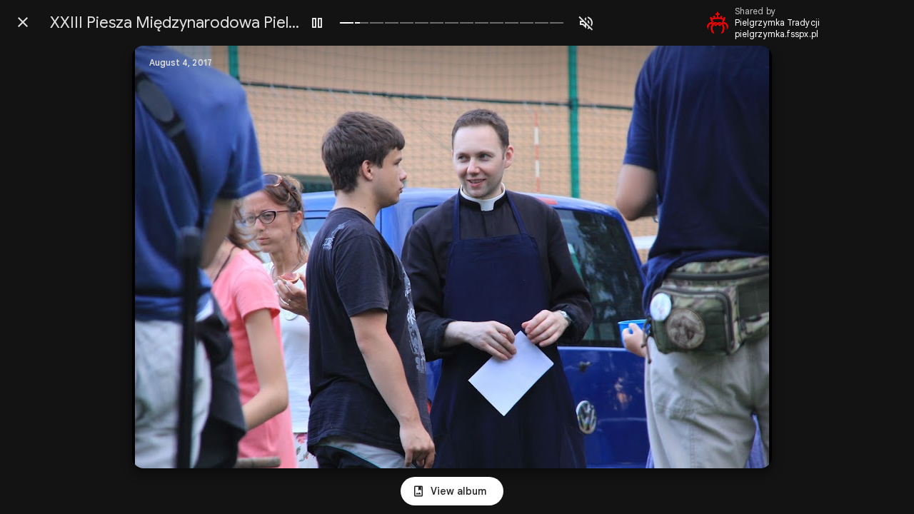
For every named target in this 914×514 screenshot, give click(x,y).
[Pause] (317, 23)
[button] (172, 257)
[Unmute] (586, 23)
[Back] (23, 22)
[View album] (452, 491)
